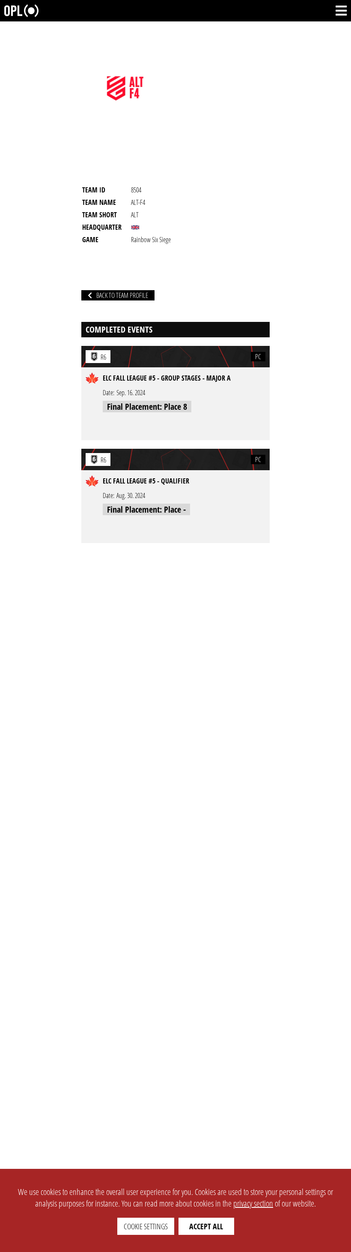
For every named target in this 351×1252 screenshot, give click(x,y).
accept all (206, 1226)
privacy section (253, 1203)
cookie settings (146, 1226)
